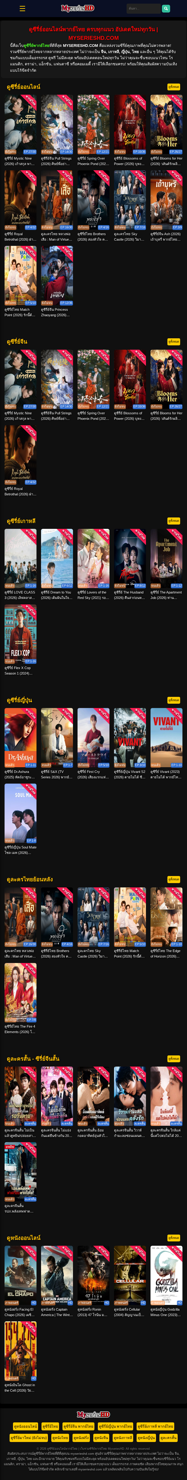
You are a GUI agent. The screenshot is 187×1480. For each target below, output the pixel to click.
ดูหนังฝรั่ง (81, 1438)
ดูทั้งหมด (174, 87)
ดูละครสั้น (169, 1438)
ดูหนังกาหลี (123, 1438)
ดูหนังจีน (101, 1438)
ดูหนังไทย (60, 1438)
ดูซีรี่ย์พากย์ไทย (36, 45)
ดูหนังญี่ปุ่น (146, 1438)
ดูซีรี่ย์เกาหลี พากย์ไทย (155, 1426)
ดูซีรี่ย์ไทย (50, 1426)
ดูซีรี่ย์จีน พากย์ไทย (78, 1426)
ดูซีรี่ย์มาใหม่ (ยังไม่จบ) (29, 1438)
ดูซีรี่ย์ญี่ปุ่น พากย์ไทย (115, 1426)
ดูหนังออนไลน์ (25, 1426)
